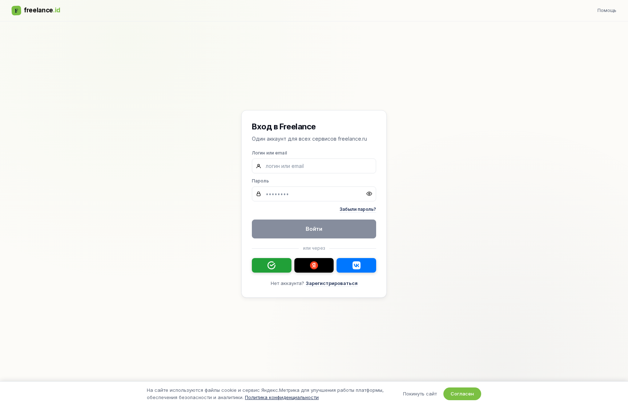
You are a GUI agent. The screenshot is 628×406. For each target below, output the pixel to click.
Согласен (462, 394)
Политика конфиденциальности (282, 397)
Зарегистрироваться (332, 283)
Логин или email (269, 153)
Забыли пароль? (357, 209)
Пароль (260, 181)
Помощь (606, 10)
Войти (314, 228)
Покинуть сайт (420, 394)
